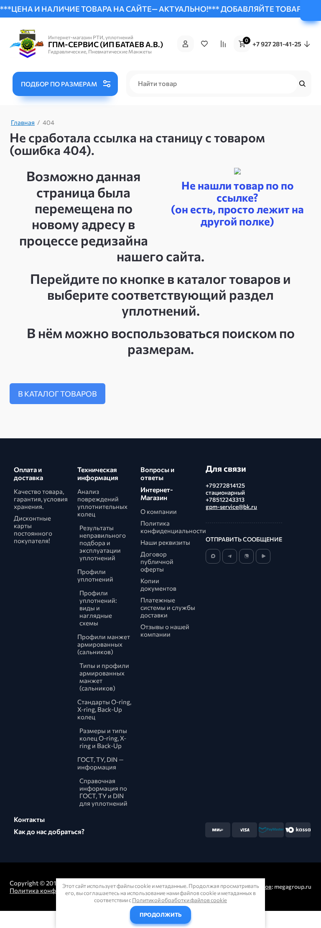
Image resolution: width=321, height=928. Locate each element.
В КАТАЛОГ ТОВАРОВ (57, 393)
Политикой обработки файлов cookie (179, 900)
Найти (303, 83)
